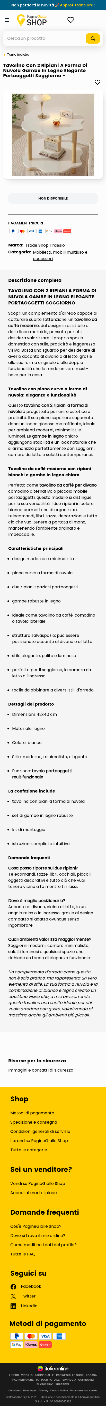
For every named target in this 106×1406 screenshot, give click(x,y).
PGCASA (91, 1375)
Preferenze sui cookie (84, 1390)
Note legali (30, 1390)
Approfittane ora (76, 5)
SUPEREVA (62, 1384)
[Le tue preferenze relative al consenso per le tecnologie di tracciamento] (97, 1397)
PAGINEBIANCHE (23, 1380)
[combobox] (53, 38)
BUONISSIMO (45, 1384)
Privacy (43, 1390)
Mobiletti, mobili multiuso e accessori (60, 255)
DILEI (57, 1380)
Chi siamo (14, 1390)
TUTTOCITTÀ (44, 1380)
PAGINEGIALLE (44, 1375)
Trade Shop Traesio (45, 245)
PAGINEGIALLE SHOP (70, 1375)
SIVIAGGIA (69, 1380)
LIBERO (14, 1375)
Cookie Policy (59, 1390)
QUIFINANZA (86, 1380)
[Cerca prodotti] (93, 38)
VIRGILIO (27, 1375)
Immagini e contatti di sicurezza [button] (40, 1070)
